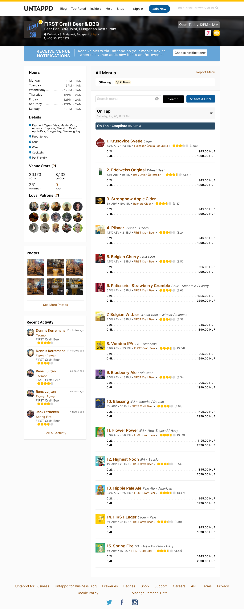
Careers (179, 586)
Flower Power (46, 356)
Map (94, 34)
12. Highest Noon (123, 459)
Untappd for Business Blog (76, 586)
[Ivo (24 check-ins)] (44, 228)
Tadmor (41, 335)
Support (160, 586)
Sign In (138, 9)
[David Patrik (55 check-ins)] (55, 206)
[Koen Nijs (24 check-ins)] (66, 228)
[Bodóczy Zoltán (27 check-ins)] (77, 217)
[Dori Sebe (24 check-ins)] (55, 228)
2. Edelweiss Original (127, 170)
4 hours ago (77, 411)
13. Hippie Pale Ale (124, 488)
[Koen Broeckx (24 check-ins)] (77, 228)
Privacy (223, 586)
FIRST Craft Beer (145, 232)
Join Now (159, 9)
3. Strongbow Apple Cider (132, 198)
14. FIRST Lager (122, 517)
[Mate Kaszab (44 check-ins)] (77, 206)
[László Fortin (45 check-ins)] (66, 206)
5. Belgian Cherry (123, 256)
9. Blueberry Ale (122, 372)
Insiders (95, 8)
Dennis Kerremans (51, 330)
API (193, 586)
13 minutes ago (75, 330)
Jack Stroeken (47, 412)
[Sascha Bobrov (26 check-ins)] (33, 228)
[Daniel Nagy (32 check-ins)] (44, 217)
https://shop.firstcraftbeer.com (217, 33)
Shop (120, 8)
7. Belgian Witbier (123, 314)
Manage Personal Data (150, 593)
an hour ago (77, 371)
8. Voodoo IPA (120, 343)
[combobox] (197, 8)
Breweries (110, 586)
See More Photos (55, 305)
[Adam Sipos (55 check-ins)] (44, 206)
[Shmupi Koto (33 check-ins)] (33, 217)
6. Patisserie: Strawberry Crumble (139, 285)
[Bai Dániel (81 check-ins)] (33, 206)
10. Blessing (118, 401)
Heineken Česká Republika (151, 145)
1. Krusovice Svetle (125, 141)
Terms (207, 586)
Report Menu (205, 72)
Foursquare (208, 33)
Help (109, 8)
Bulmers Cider (142, 203)
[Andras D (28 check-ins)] (55, 217)
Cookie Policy (87, 593)
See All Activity (55, 433)
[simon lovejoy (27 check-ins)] (66, 217)
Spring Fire (43, 417)
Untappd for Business (32, 586)
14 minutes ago (75, 350)
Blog (63, 8)
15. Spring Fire (120, 546)
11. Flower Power (123, 430)
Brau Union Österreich (147, 174)
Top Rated (78, 8)
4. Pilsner (116, 227)
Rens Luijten (46, 371)
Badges (129, 586)
